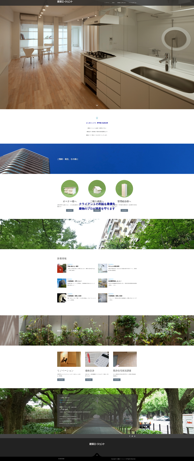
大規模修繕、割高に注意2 (115, 296)
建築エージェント (121, 458)
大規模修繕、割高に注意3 (74, 296)
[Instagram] (134, 436)
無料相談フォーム (62, 400)
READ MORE (69, 210)
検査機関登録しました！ (115, 281)
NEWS (113, 2)
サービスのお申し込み (132, 2)
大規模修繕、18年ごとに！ (74, 281)
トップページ (107, 2)
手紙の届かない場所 (72, 266)
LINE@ (60, 402)
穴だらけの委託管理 (113, 266)
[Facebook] (129, 436)
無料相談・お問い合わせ (121, 2)
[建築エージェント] (97, 443)
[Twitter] (132, 436)
